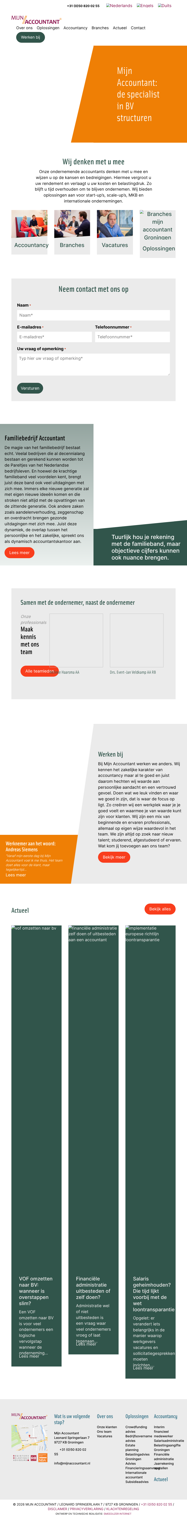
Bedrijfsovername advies (136, 1438)
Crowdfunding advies (136, 1429)
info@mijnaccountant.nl (72, 1463)
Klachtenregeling (122, 1509)
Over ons (24, 28)
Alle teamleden (39, 671)
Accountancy (76, 28)
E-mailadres (30, 327)
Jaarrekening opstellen (164, 1465)
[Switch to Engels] (145, 5)
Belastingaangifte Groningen (165, 1447)
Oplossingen (48, 28)
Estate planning (131, 1447)
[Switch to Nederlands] (119, 5)
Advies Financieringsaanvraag (136, 1465)
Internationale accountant (135, 1475)
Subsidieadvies (136, 1482)
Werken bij (30, 37)
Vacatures (104, 1436)
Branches (100, 28)
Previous (45, 651)
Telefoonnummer (113, 327)
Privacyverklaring (86, 1509)
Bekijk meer (114, 857)
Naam (24, 305)
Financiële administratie (164, 1456)
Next (167, 651)
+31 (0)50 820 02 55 (83, 6)
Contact (138, 28)
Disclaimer (57, 1509)
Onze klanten (107, 1427)
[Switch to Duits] (165, 5)
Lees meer (19, 552)
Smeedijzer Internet (117, 1514)
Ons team (104, 1432)
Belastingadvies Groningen (136, 1456)
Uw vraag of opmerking (41, 349)
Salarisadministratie (165, 1441)
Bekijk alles (160, 909)
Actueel (120, 28)
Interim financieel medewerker (163, 1431)
